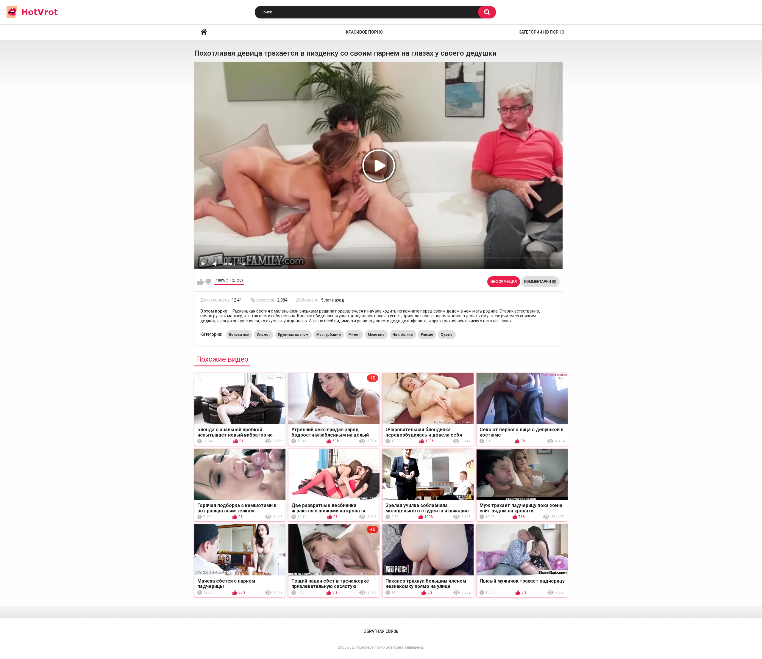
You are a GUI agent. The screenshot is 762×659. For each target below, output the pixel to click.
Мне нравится (200, 282)
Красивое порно (364, 32)
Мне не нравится (208, 282)
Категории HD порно (541, 32)
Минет (354, 334)
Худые (447, 334)
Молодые (376, 334)
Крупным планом (293, 334)
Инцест (263, 334)
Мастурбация (328, 334)
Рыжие (427, 334)
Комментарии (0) (540, 282)
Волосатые (239, 334)
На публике (403, 334)
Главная (203, 32)
